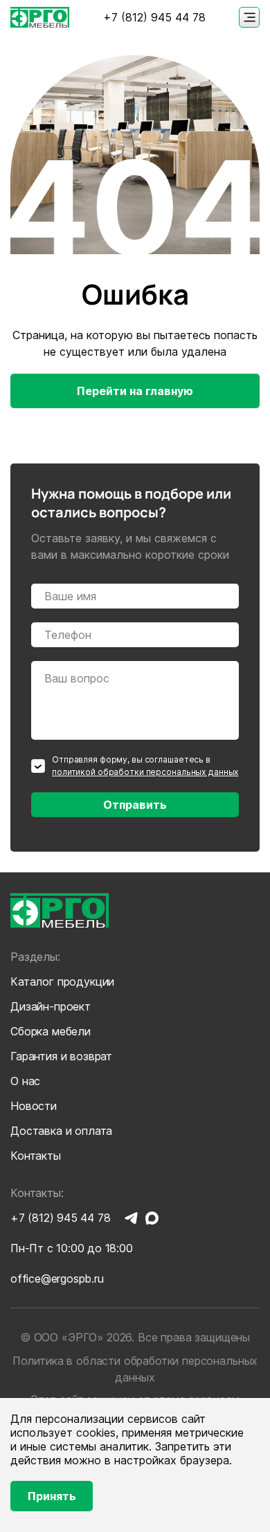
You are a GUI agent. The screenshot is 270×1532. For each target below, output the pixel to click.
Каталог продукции (62, 981)
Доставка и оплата (61, 1131)
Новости (33, 1106)
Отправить (135, 805)
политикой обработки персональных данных (145, 772)
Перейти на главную (135, 391)
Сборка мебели (50, 1031)
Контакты (35, 1155)
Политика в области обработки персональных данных (135, 1369)
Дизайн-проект (50, 1006)
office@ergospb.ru (57, 1278)
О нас (25, 1081)
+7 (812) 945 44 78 (154, 17)
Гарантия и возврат (61, 1056)
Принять (52, 1496)
